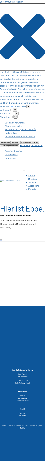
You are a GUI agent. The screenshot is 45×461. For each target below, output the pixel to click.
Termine (32, 182)
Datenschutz (11, 154)
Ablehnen (15, 142)
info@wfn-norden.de (23, 383)
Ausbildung (33, 185)
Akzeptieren (5, 142)
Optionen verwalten (15, 122)
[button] (22, 36)
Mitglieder (33, 178)
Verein (31, 175)
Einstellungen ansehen (29, 142)
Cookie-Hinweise (13, 151)
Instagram (22, 415)
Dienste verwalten (14, 126)
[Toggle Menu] (24, 170)
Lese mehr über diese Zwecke (20, 136)
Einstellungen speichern (9, 146)
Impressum (10, 158)
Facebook (22, 413)
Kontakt (32, 189)
